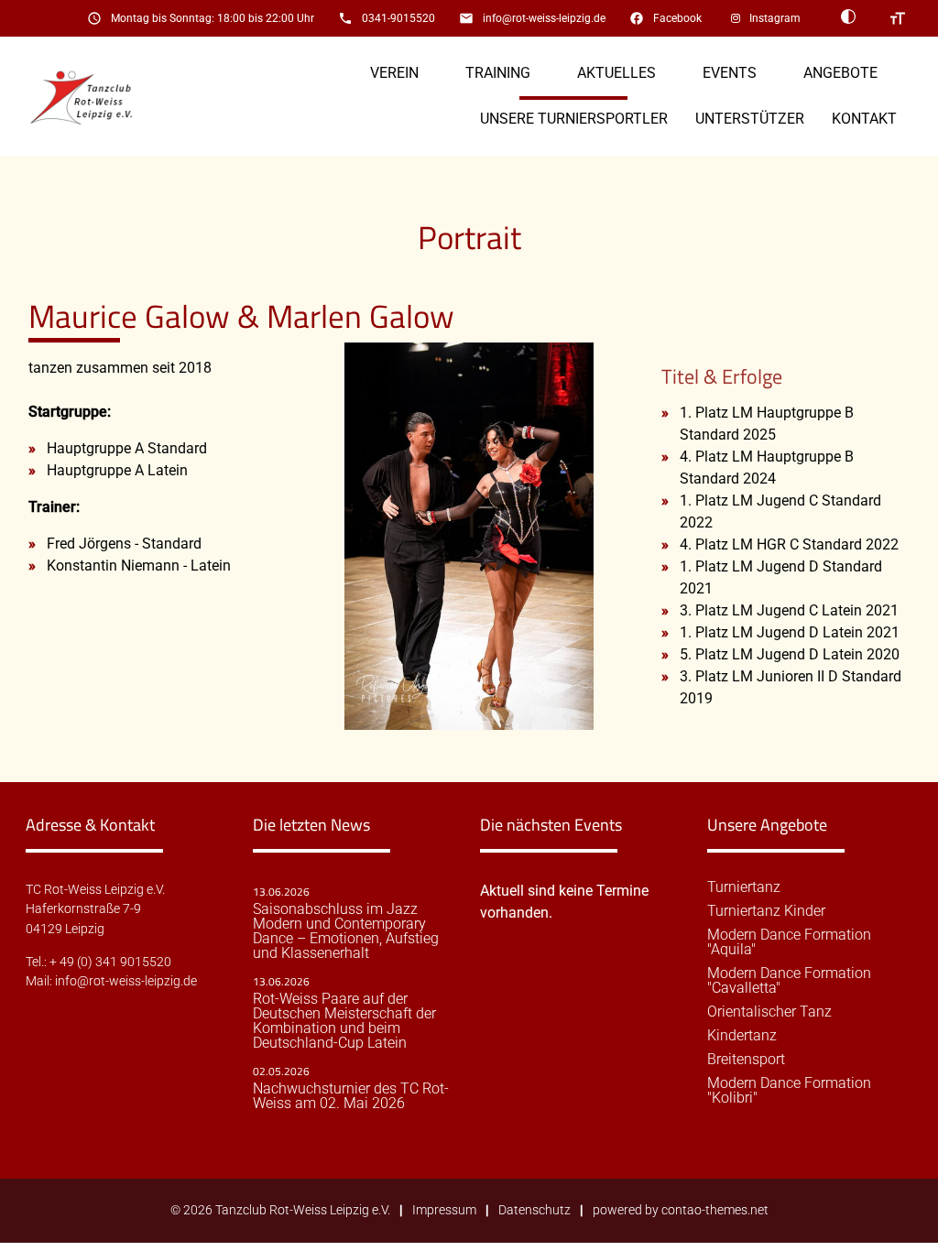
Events (730, 73)
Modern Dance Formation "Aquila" (789, 942)
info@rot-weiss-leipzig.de (544, 18)
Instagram (775, 18)
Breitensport (746, 1059)
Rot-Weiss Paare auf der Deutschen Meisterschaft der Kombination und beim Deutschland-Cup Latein (344, 1021)
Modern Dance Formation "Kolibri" (789, 1090)
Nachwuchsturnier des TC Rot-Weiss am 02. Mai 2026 (351, 1096)
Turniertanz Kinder (766, 911)
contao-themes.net (715, 1210)
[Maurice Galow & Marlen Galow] (469, 718)
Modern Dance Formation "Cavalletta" (789, 980)
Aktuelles (616, 73)
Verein (394, 73)
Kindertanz (742, 1035)
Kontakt (864, 118)
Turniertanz (743, 887)
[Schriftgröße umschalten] (898, 18)
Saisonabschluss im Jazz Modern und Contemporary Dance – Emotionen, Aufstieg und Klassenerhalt (346, 931)
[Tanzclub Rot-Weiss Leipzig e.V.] (91, 96)
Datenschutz (534, 1210)
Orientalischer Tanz (769, 1012)
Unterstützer (749, 118)
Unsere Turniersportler (574, 118)
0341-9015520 (398, 18)
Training (497, 73)
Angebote (840, 73)
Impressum (444, 1210)
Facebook (677, 18)
